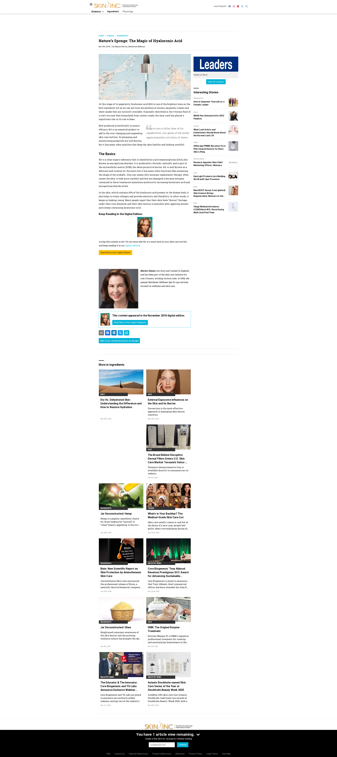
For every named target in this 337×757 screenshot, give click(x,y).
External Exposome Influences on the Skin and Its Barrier (168, 401)
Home (101, 36)
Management (198, 98)
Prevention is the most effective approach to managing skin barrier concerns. (166, 411)
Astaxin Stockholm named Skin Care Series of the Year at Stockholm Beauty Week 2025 (167, 686)
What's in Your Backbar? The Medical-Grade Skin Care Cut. (166, 515)
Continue (183, 744)
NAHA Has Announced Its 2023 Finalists (209, 117)
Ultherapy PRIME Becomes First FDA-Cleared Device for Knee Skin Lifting (210, 149)
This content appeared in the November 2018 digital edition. (148, 315)
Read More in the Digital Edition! (115, 252)
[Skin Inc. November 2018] (105, 319)
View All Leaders (216, 81)
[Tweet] (120, 332)
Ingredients (122, 36)
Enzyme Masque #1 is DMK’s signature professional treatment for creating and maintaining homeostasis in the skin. (168, 639)
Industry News (199, 159)
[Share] (107, 332)
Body (195, 187)
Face (195, 173)
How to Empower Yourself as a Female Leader (209, 103)
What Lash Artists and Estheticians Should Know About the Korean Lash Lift (210, 132)
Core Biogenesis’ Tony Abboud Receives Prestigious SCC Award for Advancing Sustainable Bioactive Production (168, 572)
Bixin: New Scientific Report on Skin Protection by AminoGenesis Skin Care (120, 572)
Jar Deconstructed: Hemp (116, 513)
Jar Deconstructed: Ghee (115, 627)
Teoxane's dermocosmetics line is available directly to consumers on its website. (168, 470)
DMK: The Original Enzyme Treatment (163, 629)
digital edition (132, 245)
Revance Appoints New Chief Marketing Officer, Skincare (208, 164)
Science (110, 36)
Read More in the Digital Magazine (130, 322)
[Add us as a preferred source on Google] (126, 332)
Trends (196, 126)
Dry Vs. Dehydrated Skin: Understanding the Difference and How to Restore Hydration (121, 403)
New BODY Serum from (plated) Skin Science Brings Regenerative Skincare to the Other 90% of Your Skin (209, 193)
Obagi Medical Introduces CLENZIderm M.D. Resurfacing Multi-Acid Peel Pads (209, 209)
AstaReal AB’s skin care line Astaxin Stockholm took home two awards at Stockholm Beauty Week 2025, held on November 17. (168, 698)
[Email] (101, 332)
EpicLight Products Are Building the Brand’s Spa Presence (209, 177)
